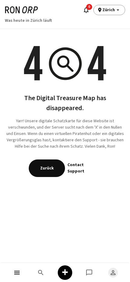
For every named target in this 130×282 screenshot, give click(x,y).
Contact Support (75, 168)
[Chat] (89, 272)
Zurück (47, 168)
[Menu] (17, 272)
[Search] (41, 272)
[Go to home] (21, 9)
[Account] (113, 272)
